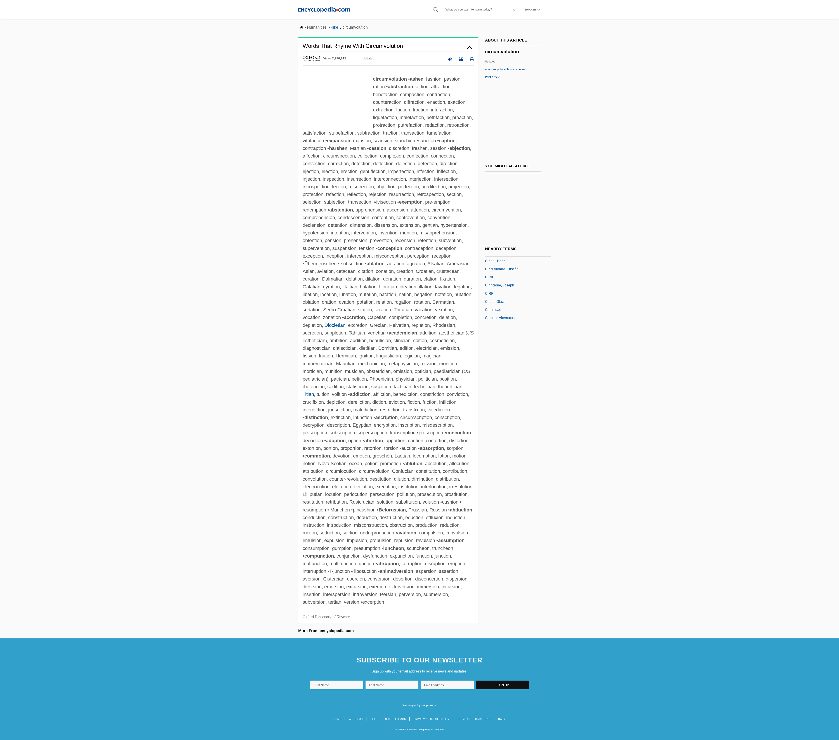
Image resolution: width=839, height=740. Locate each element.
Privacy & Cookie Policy (431, 719)
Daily (502, 719)
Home (337, 719)
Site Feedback (395, 719)
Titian (308, 394)
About (505, 69)
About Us (356, 719)
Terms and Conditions (474, 719)
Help (374, 719)
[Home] (324, 9)
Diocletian (334, 325)
